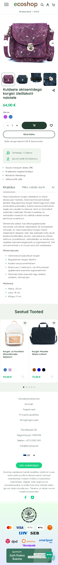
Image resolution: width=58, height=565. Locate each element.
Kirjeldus (9, 187)
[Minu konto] (47, 5)
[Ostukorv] (53, 5)
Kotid (36, 11)
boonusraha (37, 141)
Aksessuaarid (25, 11)
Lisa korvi (34, 125)
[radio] (5, 117)
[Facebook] (25, 497)
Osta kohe (29, 134)
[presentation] (5, 43)
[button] (23, 387)
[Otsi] (42, 4)
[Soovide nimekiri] (51, 125)
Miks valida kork (33, 187)
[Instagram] (32, 497)
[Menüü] (6, 4)
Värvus (6, 112)
